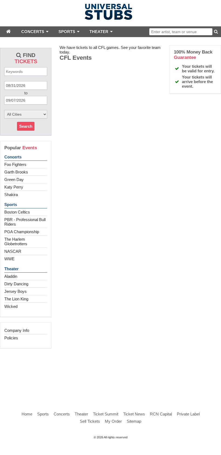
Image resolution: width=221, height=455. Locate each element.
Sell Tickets (90, 421)
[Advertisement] (110, 374)
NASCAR (12, 251)
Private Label (188, 414)
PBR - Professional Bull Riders (25, 221)
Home (27, 414)
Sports (10, 204)
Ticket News (134, 414)
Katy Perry (13, 187)
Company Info (16, 330)
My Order (113, 421)
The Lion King (16, 299)
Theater (11, 268)
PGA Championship (21, 231)
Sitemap (134, 421)
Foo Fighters (15, 164)
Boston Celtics (17, 212)
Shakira (11, 194)
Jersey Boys (15, 291)
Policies (11, 338)
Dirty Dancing (16, 284)
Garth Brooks (16, 172)
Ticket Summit (105, 414)
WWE (9, 259)
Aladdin (10, 276)
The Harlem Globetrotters (15, 241)
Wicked (11, 306)
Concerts (13, 157)
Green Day (14, 179)
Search (25, 126)
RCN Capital (161, 414)
